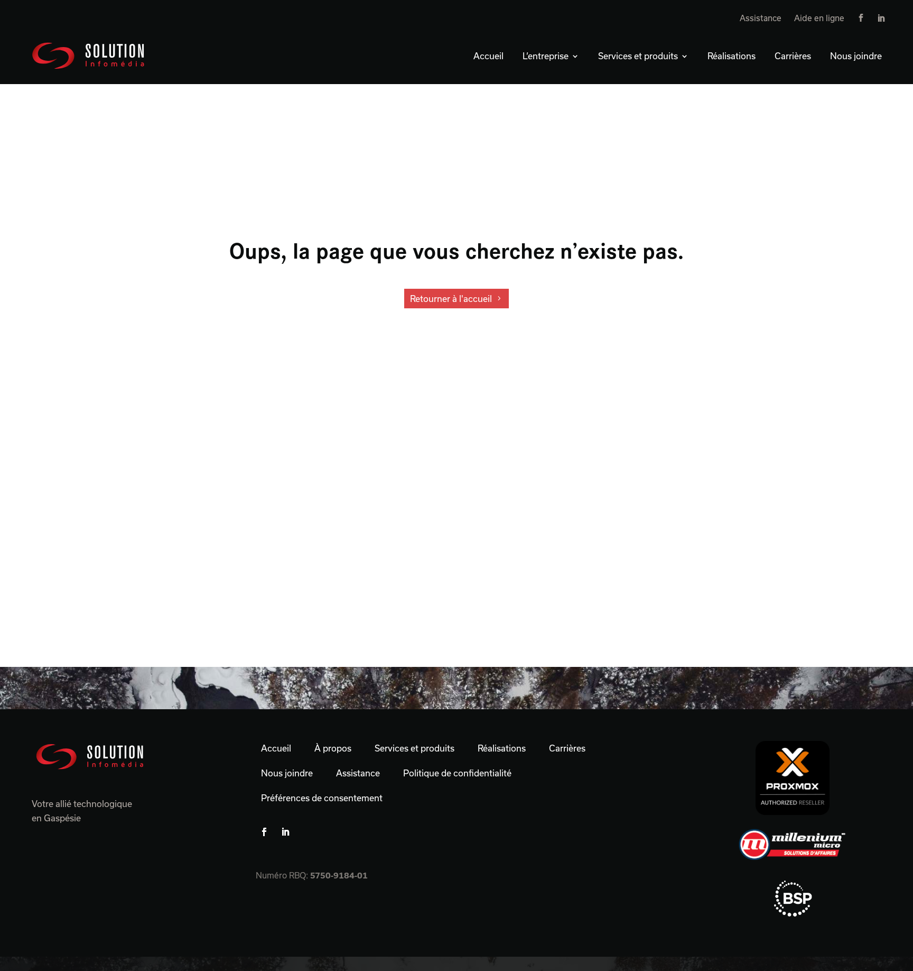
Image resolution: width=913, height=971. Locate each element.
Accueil (488, 56)
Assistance (760, 18)
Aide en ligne (819, 18)
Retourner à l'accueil (451, 299)
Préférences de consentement (322, 798)
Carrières (793, 56)
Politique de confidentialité (457, 773)
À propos (332, 748)
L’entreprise (546, 56)
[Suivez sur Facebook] (264, 831)
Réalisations (731, 56)
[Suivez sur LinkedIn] (285, 831)
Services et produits (638, 56)
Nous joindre (856, 56)
